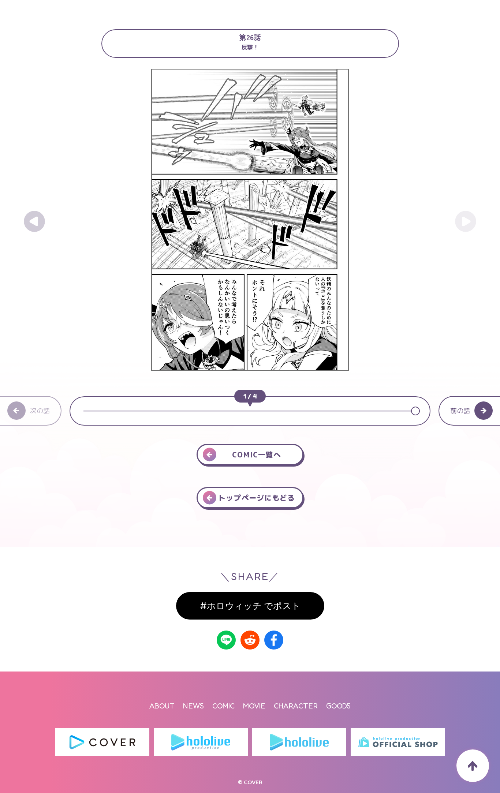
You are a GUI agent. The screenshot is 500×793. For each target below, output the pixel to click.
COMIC (223, 706)
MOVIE (254, 706)
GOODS (338, 706)
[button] (415, 411)
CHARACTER (296, 706)
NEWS (193, 706)
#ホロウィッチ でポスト (250, 606)
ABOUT (162, 706)
